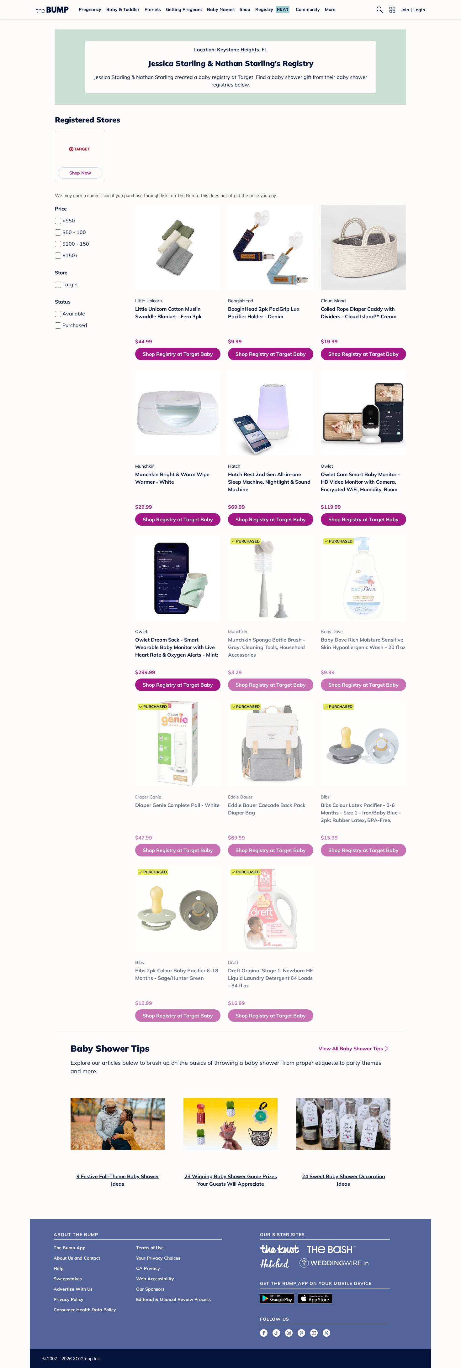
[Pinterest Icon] (301, 1333)
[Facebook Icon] (264, 1333)
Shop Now (80, 173)
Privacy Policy (68, 1299)
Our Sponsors (150, 1289)
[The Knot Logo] (279, 1249)
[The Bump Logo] (52, 10)
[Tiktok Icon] (276, 1333)
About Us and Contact (77, 1258)
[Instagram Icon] (289, 1333)
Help (59, 1268)
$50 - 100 (74, 232)
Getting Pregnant (184, 9)
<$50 (68, 220)
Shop (245, 9)
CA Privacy (148, 1268)
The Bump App (70, 1248)
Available (73, 313)
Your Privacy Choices (158, 1258)
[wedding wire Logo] (333, 1262)
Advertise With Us (73, 1289)
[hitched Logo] (274, 1262)
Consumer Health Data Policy (85, 1310)
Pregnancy (90, 9)
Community (308, 9)
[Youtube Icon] (314, 1333)
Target (70, 284)
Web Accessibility (155, 1279)
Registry (264, 9)
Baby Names (221, 9)
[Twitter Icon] (326, 1333)
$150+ (70, 255)
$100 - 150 (75, 244)
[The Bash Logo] (331, 1249)
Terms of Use (150, 1248)
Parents (153, 9)
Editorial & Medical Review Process (173, 1299)
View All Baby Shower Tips (351, 1048)
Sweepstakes (68, 1279)
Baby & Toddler (123, 9)
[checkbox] (58, 221)
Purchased (74, 325)
